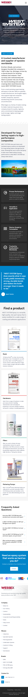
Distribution (6, 651)
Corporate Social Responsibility (11, 617)
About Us (5, 606)
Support (5, 648)
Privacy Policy (10, 690)
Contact (14, 568)
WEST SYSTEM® (7, 662)
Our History (6, 608)
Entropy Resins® (7, 668)
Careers (5, 611)
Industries (6, 634)
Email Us (6, 682)
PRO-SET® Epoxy (8, 665)
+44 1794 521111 (8, 677)
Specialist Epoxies (8, 637)
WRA (4, 659)
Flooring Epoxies (7, 639)
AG (18, 694)
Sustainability (6, 614)
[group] (14, 578)
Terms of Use (18, 690)
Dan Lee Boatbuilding (22, 175)
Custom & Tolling (7, 645)
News (4, 619)
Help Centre (6, 622)
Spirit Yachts (24, 42)
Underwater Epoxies (8, 642)
